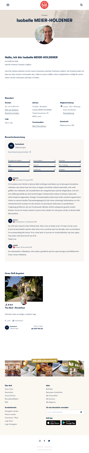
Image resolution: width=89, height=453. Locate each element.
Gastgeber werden (11, 411)
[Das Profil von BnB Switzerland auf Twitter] (49, 441)
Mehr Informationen (39, 126)
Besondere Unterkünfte (54, 392)
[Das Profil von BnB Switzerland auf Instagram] (40, 441)
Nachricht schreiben (12, 113)
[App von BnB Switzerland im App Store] (53, 422)
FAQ (6, 402)
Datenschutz (48, 447)
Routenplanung (68, 113)
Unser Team (9, 389)
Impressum (40, 447)
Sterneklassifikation (11, 399)
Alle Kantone (50, 399)
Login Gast (9, 421)
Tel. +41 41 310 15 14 (12, 107)
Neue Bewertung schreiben (18, 152)
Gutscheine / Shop (11, 418)
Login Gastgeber (11, 424)
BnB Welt (49, 389)
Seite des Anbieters (12, 110)
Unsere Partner (10, 396)
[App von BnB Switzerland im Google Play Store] (69, 422)
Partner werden (10, 414)
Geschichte (9, 392)
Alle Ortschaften (52, 396)
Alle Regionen (51, 402)
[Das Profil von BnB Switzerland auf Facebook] (44, 441)
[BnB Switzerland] (44, 5)
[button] (7, 289)
